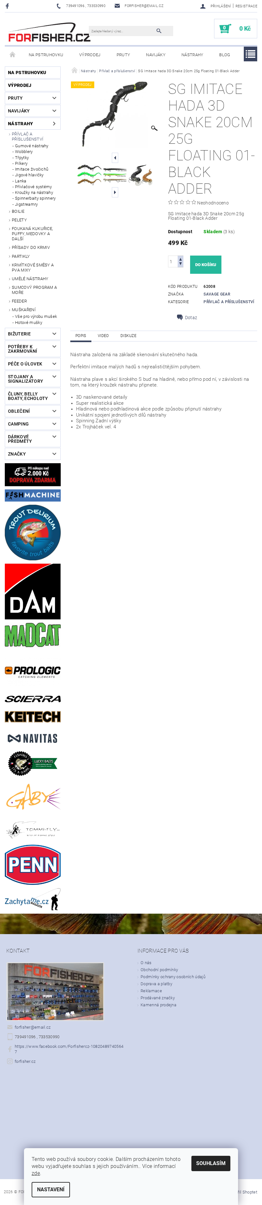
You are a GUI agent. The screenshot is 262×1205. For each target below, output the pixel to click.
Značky (17, 454)
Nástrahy (192, 54)
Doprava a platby (156, 983)
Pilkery (21, 163)
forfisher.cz (25, 1061)
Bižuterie (19, 333)
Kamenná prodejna (158, 1004)
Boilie (18, 211)
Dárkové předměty (20, 439)
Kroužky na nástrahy (34, 192)
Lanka (21, 181)
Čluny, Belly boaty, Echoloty (28, 396)
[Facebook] (8, 6)
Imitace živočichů (31, 169)
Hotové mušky (28, 322)
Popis (80, 336)
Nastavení (51, 1189)
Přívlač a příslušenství (27, 137)
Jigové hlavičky (29, 175)
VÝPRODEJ (90, 54)
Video (103, 336)
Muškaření (23, 309)
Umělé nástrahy (30, 278)
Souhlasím (211, 1163)
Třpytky (22, 157)
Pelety (19, 220)
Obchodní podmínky (159, 969)
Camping (18, 423)
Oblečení (19, 411)
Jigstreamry (26, 204)
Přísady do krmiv (31, 247)
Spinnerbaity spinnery (35, 198)
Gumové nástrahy (32, 145)
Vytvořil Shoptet (242, 1192)
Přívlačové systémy (33, 186)
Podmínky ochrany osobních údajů (173, 976)
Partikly (21, 256)
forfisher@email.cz (33, 1027)
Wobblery (24, 151)
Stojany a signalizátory (25, 379)
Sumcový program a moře (34, 290)
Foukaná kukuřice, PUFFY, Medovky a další (32, 234)
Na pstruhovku (46, 54)
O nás (146, 962)
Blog (224, 54)
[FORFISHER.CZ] (50, 32)
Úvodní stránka (13, 55)
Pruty (123, 54)
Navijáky (156, 54)
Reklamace (151, 990)
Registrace (246, 6)
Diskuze (128, 336)
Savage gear (217, 294)
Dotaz (191, 317)
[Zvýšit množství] (180, 259)
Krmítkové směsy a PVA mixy (33, 267)
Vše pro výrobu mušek (36, 316)
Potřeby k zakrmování (22, 349)
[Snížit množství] (180, 264)
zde (36, 1173)
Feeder (19, 301)
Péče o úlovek (25, 363)
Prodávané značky (158, 997)
